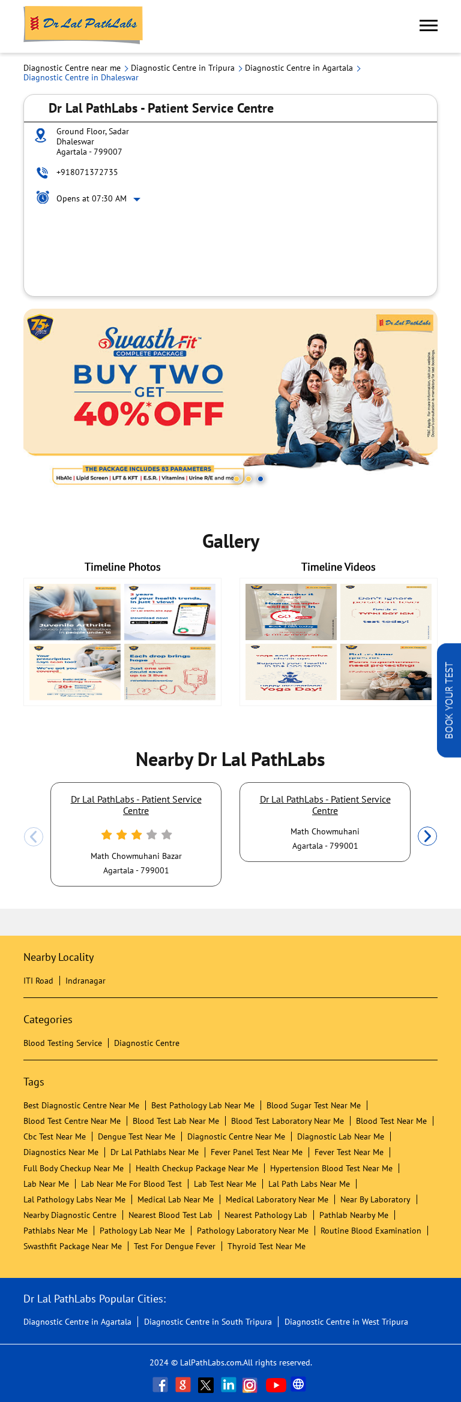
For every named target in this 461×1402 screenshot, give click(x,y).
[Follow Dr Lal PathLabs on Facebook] (161, 1385)
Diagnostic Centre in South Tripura (208, 1321)
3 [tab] (261, 479)
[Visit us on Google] (184, 1385)
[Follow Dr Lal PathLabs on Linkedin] (230, 1385)
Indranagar (85, 980)
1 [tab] (237, 479)
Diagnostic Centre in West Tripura (346, 1321)
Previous (33, 837)
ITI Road (38, 980)
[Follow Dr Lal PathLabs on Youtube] (276, 1385)
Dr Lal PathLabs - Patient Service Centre (136, 804)
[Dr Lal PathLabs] (83, 26)
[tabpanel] (230, 401)
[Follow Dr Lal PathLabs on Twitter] (207, 1385)
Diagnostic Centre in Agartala (77, 1321)
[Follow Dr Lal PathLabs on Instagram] (253, 1385)
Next (427, 837)
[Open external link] (449, 754)
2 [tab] (249, 479)
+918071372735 (87, 172)
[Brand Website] (299, 1385)
